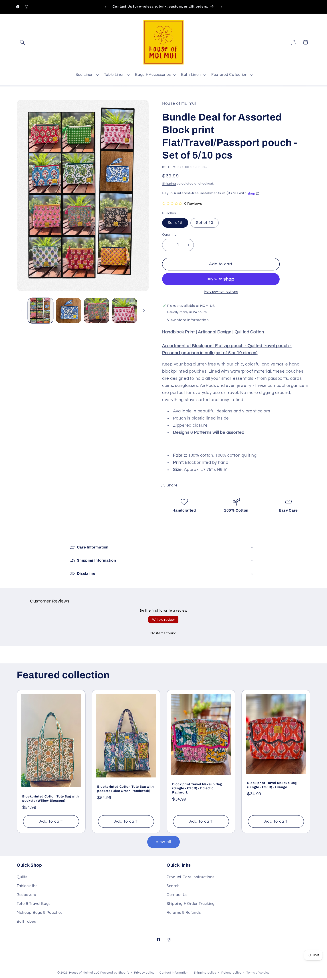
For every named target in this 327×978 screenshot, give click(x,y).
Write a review (163, 619)
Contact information (173, 972)
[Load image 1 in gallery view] (40, 310)
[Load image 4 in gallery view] (124, 310)
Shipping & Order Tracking (191, 904)
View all (164, 842)
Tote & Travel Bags (33, 904)
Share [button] (172, 486)
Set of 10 (204, 223)
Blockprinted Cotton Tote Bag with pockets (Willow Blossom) (50, 798)
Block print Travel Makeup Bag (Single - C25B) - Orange (272, 785)
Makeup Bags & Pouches (40, 913)
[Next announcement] (221, 7)
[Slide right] (144, 310)
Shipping (169, 183)
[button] (22, 42)
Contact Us (177, 895)
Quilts (22, 877)
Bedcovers (26, 895)
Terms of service (258, 972)
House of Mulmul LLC (84, 972)
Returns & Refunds (184, 913)
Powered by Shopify (114, 972)
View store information (188, 320)
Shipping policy (205, 972)
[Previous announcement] (106, 7)
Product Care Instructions (190, 877)
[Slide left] (21, 310)
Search (173, 886)
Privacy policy (144, 972)
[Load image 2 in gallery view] (68, 310)
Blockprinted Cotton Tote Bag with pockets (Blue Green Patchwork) (125, 789)
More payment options (221, 291)
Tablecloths (27, 886)
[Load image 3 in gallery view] (96, 310)
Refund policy (231, 972)
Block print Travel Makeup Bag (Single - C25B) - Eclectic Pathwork (197, 788)
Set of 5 (175, 223)
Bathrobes (26, 922)
